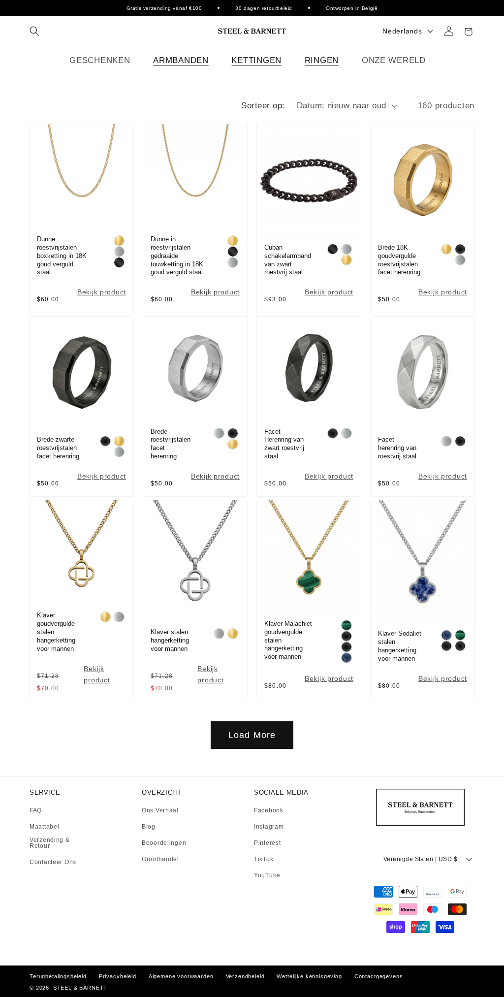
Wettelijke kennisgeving (309, 976)
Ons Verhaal (160, 810)
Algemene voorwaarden (181, 976)
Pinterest (267, 843)
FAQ (36, 810)
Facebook (269, 810)
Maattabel (44, 827)
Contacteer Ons (53, 862)
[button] (34, 31)
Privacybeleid (117, 976)
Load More (252, 735)
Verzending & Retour (50, 843)
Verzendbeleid (245, 976)
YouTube (267, 875)
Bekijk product (101, 292)
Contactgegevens (378, 976)
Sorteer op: (262, 105)
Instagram (269, 827)
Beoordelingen (164, 843)
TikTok (263, 859)
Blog (149, 827)
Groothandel (160, 859)
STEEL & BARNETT (80, 988)
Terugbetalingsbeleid (58, 976)
